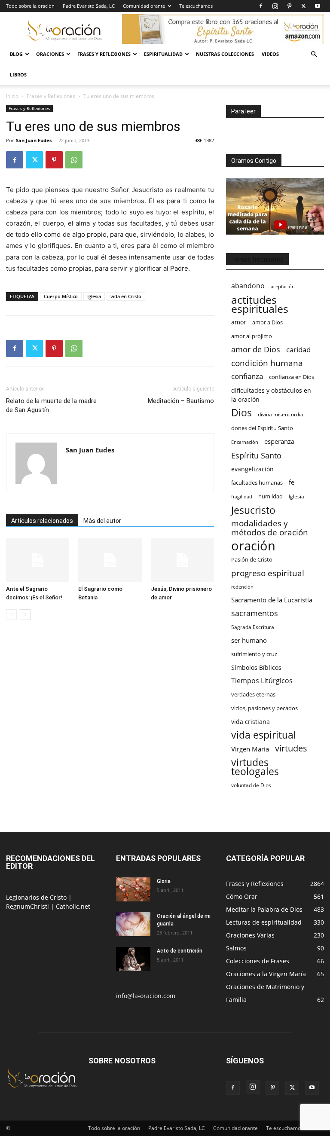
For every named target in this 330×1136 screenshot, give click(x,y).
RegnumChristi (28, 906)
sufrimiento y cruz (254, 654)
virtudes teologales (255, 767)
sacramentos (254, 613)
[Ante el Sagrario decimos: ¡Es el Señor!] (37, 560)
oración (253, 545)
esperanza (279, 441)
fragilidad (241, 497)
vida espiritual (263, 734)
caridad (298, 349)
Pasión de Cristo (251, 559)
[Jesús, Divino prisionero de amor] (182, 560)
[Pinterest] (289, 6)
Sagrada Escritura (252, 626)
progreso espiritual (267, 572)
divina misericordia (280, 414)
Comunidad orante (144, 6)
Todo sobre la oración (30, 6)
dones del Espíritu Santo (262, 428)
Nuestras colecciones (225, 54)
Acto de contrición (179, 951)
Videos (270, 54)
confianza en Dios (291, 377)
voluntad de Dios (251, 785)
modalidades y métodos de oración (269, 528)
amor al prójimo (251, 336)
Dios (241, 412)
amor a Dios (267, 322)
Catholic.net (73, 906)
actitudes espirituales (259, 304)
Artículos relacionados (42, 520)
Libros (18, 74)
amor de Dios (255, 349)
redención (242, 586)
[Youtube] (317, 6)
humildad (270, 496)
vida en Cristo (125, 296)
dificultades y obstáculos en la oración (271, 394)
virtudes (291, 748)
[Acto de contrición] (133, 959)
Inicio (12, 96)
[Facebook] (260, 6)
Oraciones (50, 54)
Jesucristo (253, 510)
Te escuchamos (196, 6)
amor (238, 322)
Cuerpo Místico (61, 296)
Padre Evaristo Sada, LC (89, 6)
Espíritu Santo (256, 455)
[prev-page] (11, 614)
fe (291, 482)
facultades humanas (257, 482)
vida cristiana (250, 722)
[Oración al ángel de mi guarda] (133, 924)
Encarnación (244, 442)
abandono (248, 285)
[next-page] (25, 614)
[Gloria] (133, 889)
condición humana (267, 362)
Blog (16, 54)
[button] (313, 54)
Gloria (164, 881)
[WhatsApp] (73, 159)
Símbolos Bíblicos (256, 667)
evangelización (252, 469)
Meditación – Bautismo (181, 401)
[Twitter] (303, 6)
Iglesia (94, 296)
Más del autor (102, 520)
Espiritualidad (163, 54)
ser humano (249, 640)
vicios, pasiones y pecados (264, 708)
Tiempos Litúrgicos (262, 680)
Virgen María (250, 749)
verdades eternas (253, 694)
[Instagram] (275, 6)
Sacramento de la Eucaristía (271, 599)
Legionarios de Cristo (37, 897)
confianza (247, 376)
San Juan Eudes (34, 140)
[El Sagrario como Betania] (109, 560)
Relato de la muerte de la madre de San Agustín (51, 405)
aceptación (283, 286)
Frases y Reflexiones (104, 54)
